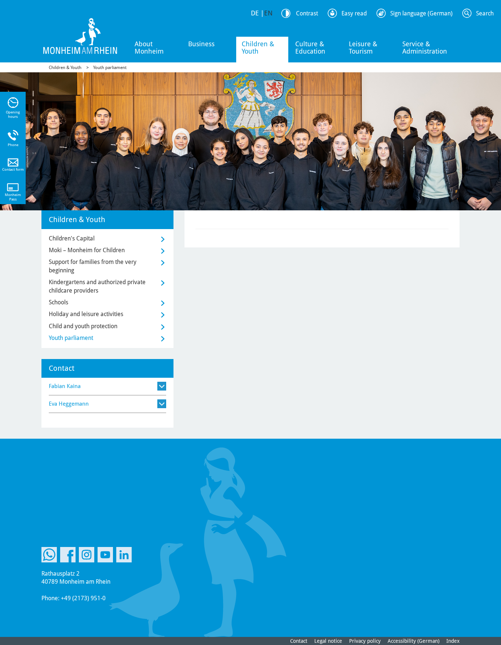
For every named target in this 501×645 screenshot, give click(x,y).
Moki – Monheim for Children (87, 250)
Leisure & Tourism (363, 47)
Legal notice (328, 641)
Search (485, 13)
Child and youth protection (83, 326)
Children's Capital (72, 238)
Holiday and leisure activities (86, 314)
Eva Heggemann (69, 404)
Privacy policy (365, 641)
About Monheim (149, 47)
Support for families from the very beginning (92, 265)
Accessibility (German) (413, 641)
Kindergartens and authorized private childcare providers (97, 286)
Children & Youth (258, 47)
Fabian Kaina (65, 386)
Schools (58, 302)
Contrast (307, 13)
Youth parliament (110, 67)
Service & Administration (424, 47)
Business (201, 44)
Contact (298, 641)
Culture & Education (310, 47)
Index (453, 641)
